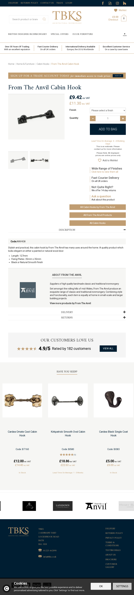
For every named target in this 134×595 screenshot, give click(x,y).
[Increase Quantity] (123, 118)
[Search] (44, 19)
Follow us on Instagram (117, 3)
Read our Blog (110, 3)
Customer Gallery (111, 566)
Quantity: (74, 118)
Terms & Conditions (112, 544)
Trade (59, 3)
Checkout (113, 19)
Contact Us (47, 3)
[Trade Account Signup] (67, 75)
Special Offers (59, 34)
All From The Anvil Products (98, 215)
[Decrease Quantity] (93, 118)
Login (69, 3)
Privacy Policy (113, 538)
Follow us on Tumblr (125, 3)
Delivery (110, 528)
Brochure (111, 559)
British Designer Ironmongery (27, 34)
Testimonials (113, 550)
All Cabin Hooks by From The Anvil (97, 207)
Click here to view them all (105, 172)
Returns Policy (114, 533)
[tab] (67, 230)
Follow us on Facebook (103, 3)
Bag (122, 18)
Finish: (73, 110)
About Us (110, 555)
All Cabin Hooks (98, 223)
